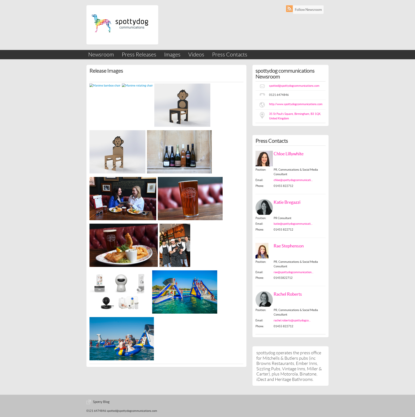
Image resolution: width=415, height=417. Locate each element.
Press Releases (139, 55)
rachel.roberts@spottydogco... (292, 320)
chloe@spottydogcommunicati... (293, 180)
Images (172, 55)
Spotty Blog (101, 402)
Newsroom (101, 55)
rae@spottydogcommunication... (293, 272)
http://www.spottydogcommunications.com (295, 104)
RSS (290, 8)
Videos (196, 55)
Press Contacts (229, 55)
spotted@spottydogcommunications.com (294, 85)
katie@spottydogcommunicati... (293, 223)
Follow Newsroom (308, 9)
